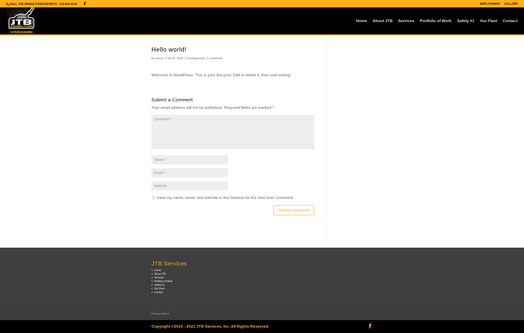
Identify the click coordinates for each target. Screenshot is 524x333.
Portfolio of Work (436, 21)
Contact (510, 21)
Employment (490, 3)
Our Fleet (488, 21)
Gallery (511, 3)
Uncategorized (195, 58)
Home (361, 21)
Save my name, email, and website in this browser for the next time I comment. (225, 197)
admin (159, 58)
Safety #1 (465, 21)
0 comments (215, 58)
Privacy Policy (160, 314)
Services (406, 21)
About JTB (383, 21)
